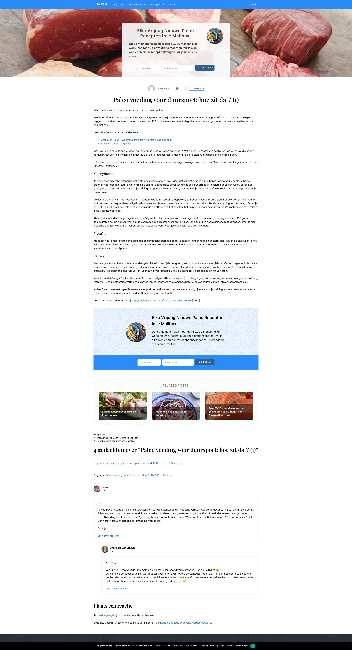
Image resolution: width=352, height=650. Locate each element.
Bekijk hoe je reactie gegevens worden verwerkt (184, 622)
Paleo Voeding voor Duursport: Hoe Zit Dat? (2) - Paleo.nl (139, 475)
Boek (172, 4)
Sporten (101, 434)
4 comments (196, 88)
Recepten (156, 4)
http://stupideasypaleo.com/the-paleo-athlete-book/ (161, 300)
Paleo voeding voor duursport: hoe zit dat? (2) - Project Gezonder (144, 463)
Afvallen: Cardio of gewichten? (119, 143)
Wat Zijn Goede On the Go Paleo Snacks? (117, 437)
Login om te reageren (108, 535)
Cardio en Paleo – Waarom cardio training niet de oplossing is (136, 139)
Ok (253, 646)
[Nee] (348, 645)
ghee (180, 278)
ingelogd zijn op (113, 615)
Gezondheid (135, 4)
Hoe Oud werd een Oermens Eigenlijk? (116, 441)
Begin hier (118, 4)
